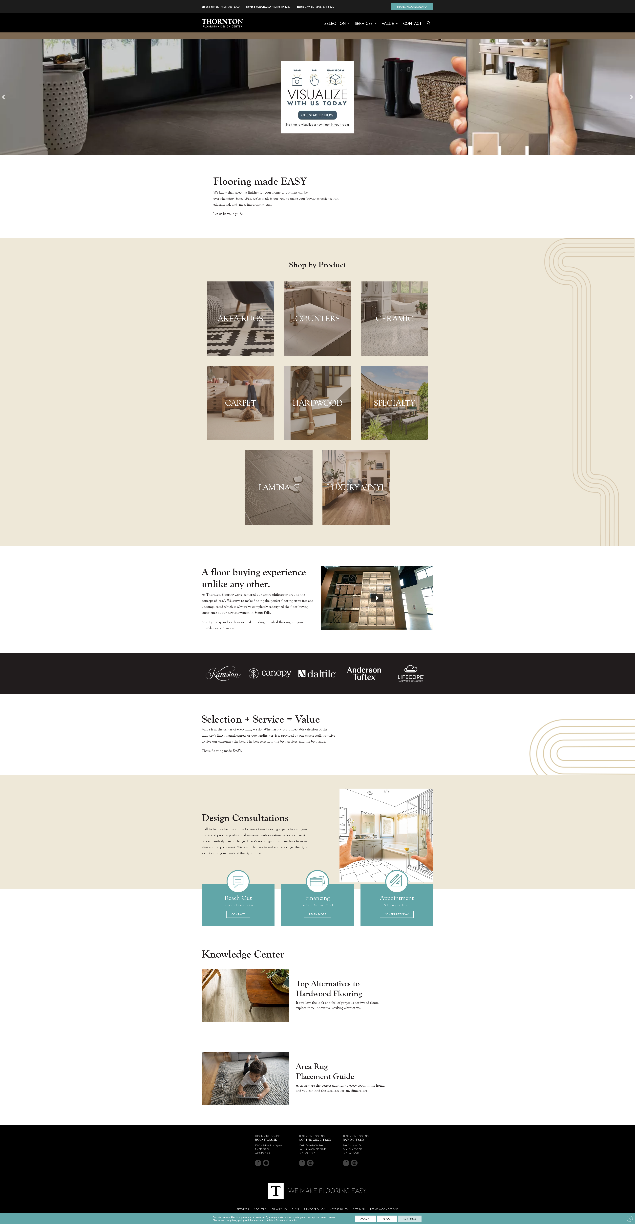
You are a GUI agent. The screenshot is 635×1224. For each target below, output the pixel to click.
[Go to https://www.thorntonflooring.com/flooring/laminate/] (279, 487)
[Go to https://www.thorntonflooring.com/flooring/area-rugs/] (240, 318)
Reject (387, 1218)
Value (388, 23)
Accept (365, 1218)
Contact (412, 23)
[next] (631, 97)
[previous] (3, 97)
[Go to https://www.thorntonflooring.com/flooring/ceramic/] (394, 318)
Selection (335, 23)
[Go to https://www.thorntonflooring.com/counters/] (317, 318)
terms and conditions (264, 1220)
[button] (348, 23)
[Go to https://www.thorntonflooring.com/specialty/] (394, 403)
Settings (409, 1218)
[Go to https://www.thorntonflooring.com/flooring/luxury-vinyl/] (356, 487)
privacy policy (237, 1220)
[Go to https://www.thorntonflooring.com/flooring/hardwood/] (317, 403)
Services (364, 23)
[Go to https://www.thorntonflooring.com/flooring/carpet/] (240, 403)
